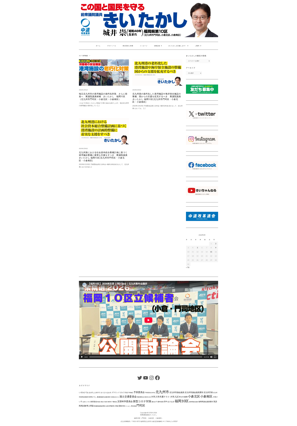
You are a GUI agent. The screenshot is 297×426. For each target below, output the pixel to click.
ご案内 (197, 46)
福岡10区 (182, 401)
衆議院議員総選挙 (99, 406)
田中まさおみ (169, 401)
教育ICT (110, 401)
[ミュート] (211, 357)
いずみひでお (84, 392)
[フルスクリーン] (215, 357)
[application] (148, 320)
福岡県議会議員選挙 (205, 402)
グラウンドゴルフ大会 (120, 392)
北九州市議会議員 (176, 392)
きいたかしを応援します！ (177, 46)
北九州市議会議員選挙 (194, 392)
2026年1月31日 (83, 90)
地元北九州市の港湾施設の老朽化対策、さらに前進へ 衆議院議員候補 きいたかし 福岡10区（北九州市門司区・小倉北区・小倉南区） (103, 97)
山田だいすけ (86, 401)
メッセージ (143, 46)
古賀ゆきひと (115, 397)
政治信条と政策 (128, 46)
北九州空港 (208, 392)
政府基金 (93, 402)
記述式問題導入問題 (112, 406)
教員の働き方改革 (102, 401)
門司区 (140, 405)
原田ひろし (93, 397)
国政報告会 (140, 397)
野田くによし (126, 406)
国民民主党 (147, 397)
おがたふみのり (94, 392)
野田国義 (133, 406)
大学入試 (174, 396)
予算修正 (130, 392)
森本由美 (161, 402)
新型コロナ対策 (142, 401)
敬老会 (115, 401)
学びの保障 (183, 397)
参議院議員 (100, 397)
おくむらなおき (106, 392)
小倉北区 (194, 396)
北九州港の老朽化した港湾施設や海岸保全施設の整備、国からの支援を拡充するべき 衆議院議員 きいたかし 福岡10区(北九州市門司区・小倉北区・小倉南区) (156, 98)
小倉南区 (206, 396)
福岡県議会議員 (193, 401)
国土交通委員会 (128, 396)
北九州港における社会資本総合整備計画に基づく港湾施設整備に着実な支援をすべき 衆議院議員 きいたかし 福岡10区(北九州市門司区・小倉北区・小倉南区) (103, 156)
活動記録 (157, 46)
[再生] (82, 357)
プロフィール (111, 46)
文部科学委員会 (125, 401)
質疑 (120, 406)
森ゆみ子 (154, 401)
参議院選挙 (107, 397)
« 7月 (187, 267)
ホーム (98, 46)
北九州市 (162, 392)
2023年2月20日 (136, 90)
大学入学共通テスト (160, 396)
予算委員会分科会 (150, 392)
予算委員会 (139, 392)
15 (211, 252)
